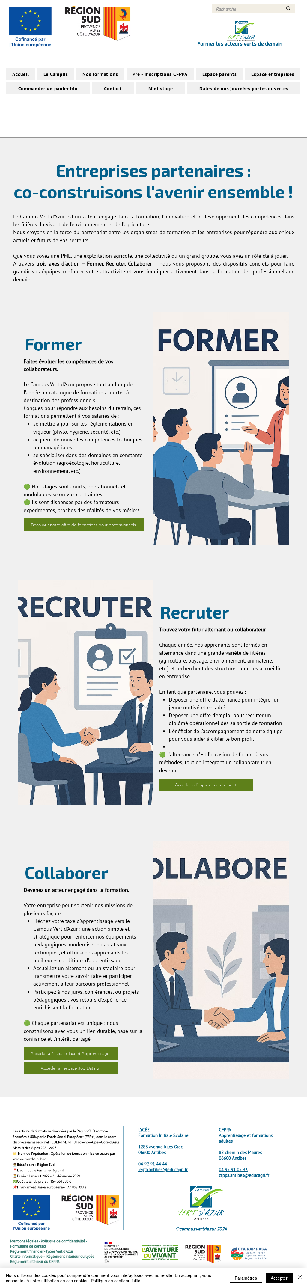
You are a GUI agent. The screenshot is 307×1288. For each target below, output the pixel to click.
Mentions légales (24, 1241)
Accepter (279, 1278)
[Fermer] (299, 1277)
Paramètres (246, 1278)
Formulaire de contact (28, 1246)
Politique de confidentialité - (64, 1241)
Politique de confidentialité (115, 1281)
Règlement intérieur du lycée (70, 1256)
